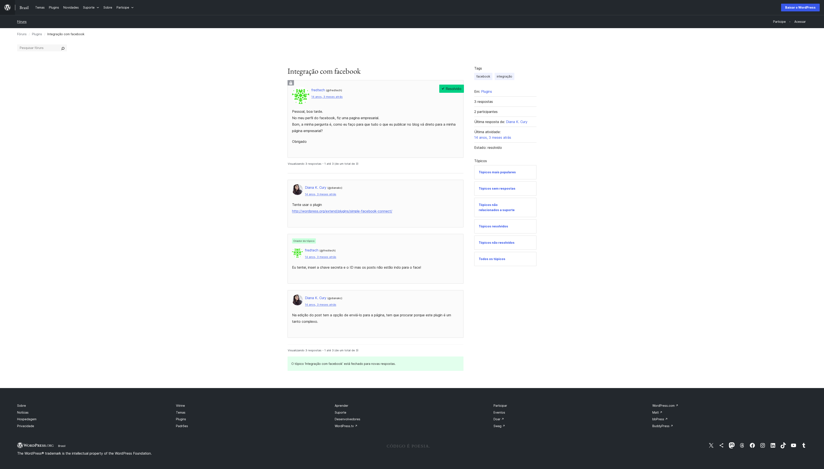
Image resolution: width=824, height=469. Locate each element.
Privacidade (25, 426)
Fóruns (22, 21)
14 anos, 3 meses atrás (327, 96)
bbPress (660, 419)
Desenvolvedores (347, 419)
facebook (483, 76)
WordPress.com (665, 405)
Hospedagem (26, 419)
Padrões (182, 426)
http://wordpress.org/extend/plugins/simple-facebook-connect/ (342, 211)
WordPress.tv (346, 426)
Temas (180, 412)
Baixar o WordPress (800, 7)
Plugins (37, 34)
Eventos (499, 412)
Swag (499, 426)
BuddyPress (662, 426)
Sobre (21, 405)
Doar (499, 419)
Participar (500, 405)
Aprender (341, 405)
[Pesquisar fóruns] (63, 47)
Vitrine (180, 405)
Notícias (23, 412)
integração (504, 76)
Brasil (61, 446)
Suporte (340, 412)
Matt (657, 412)
